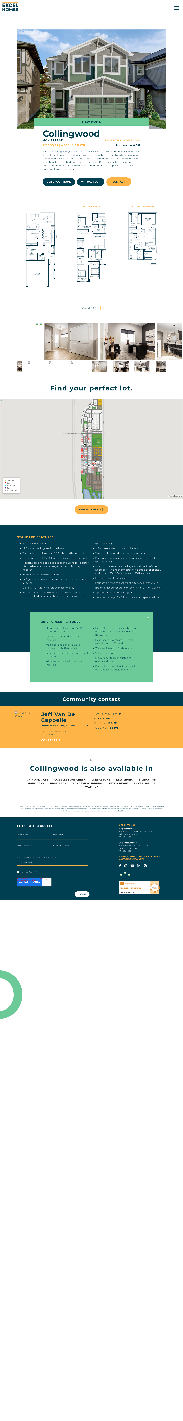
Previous (8, 366)
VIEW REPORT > (127, 892)
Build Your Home (59, 181)
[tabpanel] (71, 341)
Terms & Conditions (130, 856)
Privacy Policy (152, 856)
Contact (119, 181)
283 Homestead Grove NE (55, 731)
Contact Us (51, 740)
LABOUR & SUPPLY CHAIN (132, 859)
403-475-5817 (48, 734)
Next (174, 366)
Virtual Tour (90, 181)
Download (89, 308)
